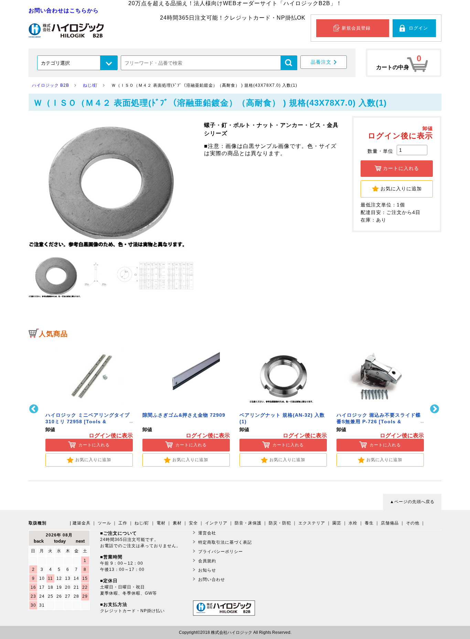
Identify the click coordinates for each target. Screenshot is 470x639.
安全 (193, 523)
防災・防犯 (280, 523)
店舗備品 (390, 523)
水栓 (353, 523)
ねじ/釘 (142, 523)
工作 (122, 523)
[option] (89, 404)
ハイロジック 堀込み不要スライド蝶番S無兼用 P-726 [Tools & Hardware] (379, 422)
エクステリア (311, 523)
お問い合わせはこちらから (64, 10)
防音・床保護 (248, 523)
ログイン (418, 28)
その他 (412, 523)
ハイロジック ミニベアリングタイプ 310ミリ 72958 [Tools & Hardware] (87, 422)
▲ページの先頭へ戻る (412, 501)
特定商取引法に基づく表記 (225, 542)
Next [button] (435, 409)
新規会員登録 (356, 28)
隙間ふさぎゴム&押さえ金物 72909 (183, 415)
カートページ (403, 62)
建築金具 (81, 523)
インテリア (216, 523)
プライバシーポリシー (220, 551)
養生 (369, 523)
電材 (161, 523)
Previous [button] (35, 409)
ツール (104, 523)
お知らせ (207, 570)
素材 (177, 523)
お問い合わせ (211, 579)
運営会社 (207, 533)
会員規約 (207, 560)
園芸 (336, 523)
